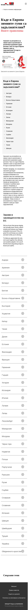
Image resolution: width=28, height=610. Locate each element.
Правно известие (14, 590)
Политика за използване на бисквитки (14, 598)
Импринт (14, 586)
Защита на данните (14, 594)
